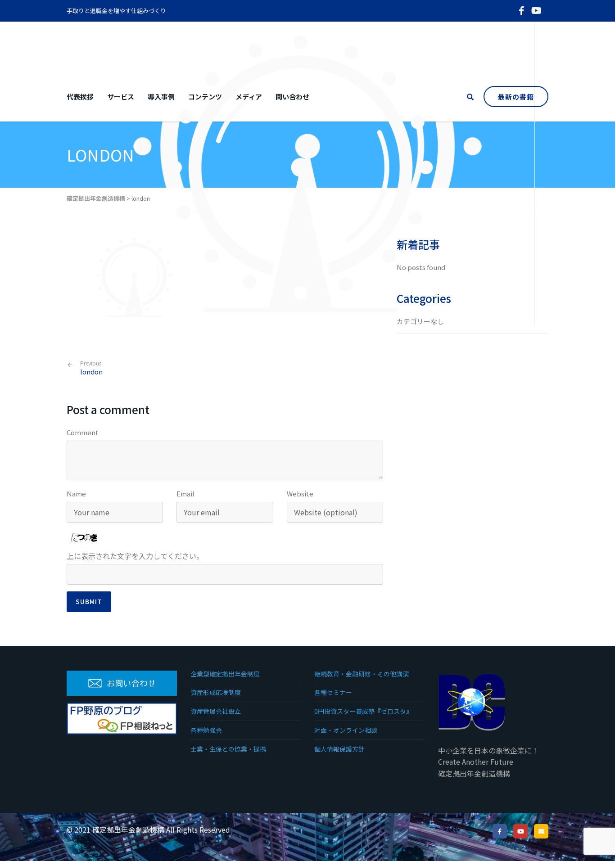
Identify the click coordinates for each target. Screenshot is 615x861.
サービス (120, 96)
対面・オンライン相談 (345, 730)
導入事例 (161, 96)
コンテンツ (205, 96)
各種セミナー (333, 692)
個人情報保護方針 (339, 748)
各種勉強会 (206, 730)
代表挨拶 (80, 96)
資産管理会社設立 (215, 711)
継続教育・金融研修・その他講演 (361, 673)
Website (300, 493)
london (91, 368)
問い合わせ (292, 96)
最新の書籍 (516, 96)
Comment (83, 432)
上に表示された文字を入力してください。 (135, 555)
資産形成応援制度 (215, 692)
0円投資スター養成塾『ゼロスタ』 (363, 711)
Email (185, 493)
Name (76, 493)
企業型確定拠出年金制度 (225, 673)
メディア (248, 96)
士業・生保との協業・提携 (228, 748)
